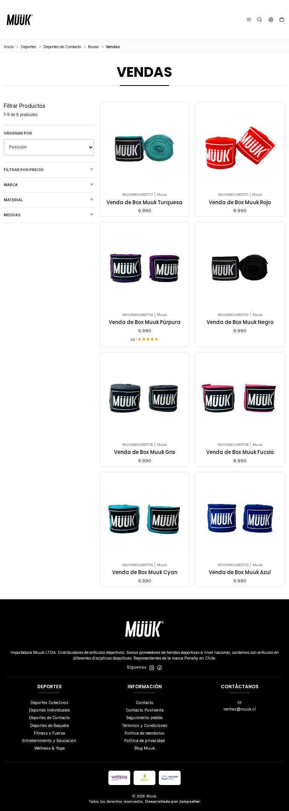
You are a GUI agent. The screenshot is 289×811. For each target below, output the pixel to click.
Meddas (12, 215)
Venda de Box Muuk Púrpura (145, 322)
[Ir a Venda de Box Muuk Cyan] (144, 517)
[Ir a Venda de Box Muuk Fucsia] (240, 397)
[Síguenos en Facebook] (159, 667)
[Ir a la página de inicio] (19, 19)
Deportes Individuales (49, 710)
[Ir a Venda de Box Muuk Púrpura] (144, 267)
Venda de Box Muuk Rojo (240, 202)
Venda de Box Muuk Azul (240, 572)
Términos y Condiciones (144, 725)
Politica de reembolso (144, 733)
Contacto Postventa (145, 710)
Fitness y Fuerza (49, 733)
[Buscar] (259, 19)
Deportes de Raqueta (49, 725)
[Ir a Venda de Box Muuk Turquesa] (144, 147)
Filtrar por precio (24, 170)
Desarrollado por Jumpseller (172, 801)
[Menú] (248, 19)
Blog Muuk (144, 748)
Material (13, 200)
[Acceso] (270, 19)
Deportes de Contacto (62, 47)
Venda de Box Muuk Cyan (144, 572)
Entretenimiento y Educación (49, 740)
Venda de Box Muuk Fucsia (240, 452)
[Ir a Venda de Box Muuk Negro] (240, 267)
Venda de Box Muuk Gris (144, 452)
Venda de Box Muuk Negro (240, 322)
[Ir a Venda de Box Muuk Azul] (240, 517)
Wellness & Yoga (49, 748)
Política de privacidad (144, 740)
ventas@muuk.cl (240, 709)
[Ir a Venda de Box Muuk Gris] (144, 397)
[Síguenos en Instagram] (151, 667)
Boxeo (93, 47)
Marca (11, 185)
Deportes (28, 47)
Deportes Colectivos (49, 702)
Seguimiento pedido (144, 717)
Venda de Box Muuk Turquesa (144, 202)
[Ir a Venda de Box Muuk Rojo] (240, 147)
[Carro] (282, 19)
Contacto (145, 702)
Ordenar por (18, 133)
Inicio (9, 47)
